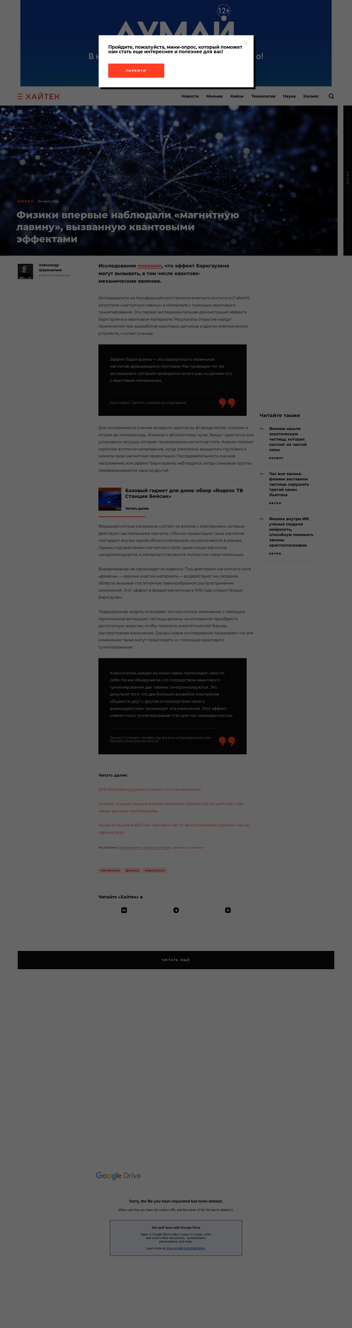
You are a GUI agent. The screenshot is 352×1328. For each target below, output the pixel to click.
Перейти (136, 70)
